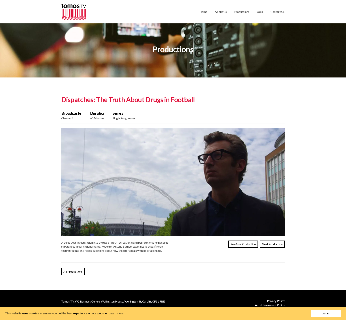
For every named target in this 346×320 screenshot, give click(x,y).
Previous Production (243, 244)
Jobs (260, 11)
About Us (221, 11)
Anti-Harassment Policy (270, 305)
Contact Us (277, 11)
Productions (241, 11)
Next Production (272, 244)
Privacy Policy (276, 301)
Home (203, 11)
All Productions (73, 271)
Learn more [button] (116, 313)
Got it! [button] (326, 313)
